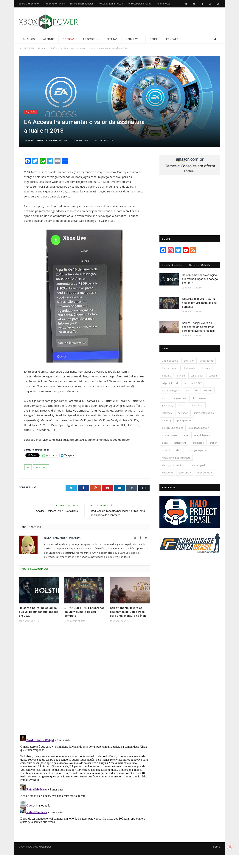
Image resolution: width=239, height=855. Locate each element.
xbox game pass (196, 450)
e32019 (208, 390)
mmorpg (166, 420)
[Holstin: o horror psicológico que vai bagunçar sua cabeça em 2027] (39, 590)
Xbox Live (132, 39)
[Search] (215, 39)
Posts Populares (199, 264)
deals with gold (170, 390)
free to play (199, 398)
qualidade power (199, 427)
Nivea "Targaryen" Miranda (43, 140)
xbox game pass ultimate (176, 457)
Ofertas (111, 39)
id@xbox (167, 413)
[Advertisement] (152, 21)
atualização (206, 360)
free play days (179, 398)
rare (185, 435)
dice (187, 390)
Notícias (69, 39)
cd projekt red (170, 383)
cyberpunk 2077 (192, 383)
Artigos (48, 39)
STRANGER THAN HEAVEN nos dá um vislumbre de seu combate (84, 611)
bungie (181, 375)
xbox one (167, 472)
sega (165, 442)
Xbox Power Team (55, 3)
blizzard (166, 375)
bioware (205, 368)
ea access (41, 467)
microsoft (183, 413)
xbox (178, 450)
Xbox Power (45, 846)
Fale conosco (163, 3)
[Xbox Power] (48, 21)
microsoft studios (204, 413)
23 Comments (105, 140)
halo (181, 405)
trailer (213, 442)
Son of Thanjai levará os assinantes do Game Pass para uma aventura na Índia (128, 611)
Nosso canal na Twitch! (111, 3)
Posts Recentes (172, 264)
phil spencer (184, 420)
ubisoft (166, 450)
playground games (172, 427)
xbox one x (185, 472)
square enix (180, 442)
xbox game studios (173, 465)
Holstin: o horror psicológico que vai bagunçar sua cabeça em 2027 (38, 611)
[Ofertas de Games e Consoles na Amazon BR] (189, 174)
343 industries (170, 360)
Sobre (154, 39)
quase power (169, 435)
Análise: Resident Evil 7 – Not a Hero (57, 510)
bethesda (189, 368)
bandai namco (170, 368)
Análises (29, 39)
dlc (196, 390)
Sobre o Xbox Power (30, 3)
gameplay (167, 405)
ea (28, 467)
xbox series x (204, 472)
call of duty (197, 375)
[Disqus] (84, 680)
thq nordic (198, 442)
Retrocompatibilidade (139, 3)
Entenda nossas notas (81, 3)
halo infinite (196, 405)
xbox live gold (197, 465)
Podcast (89, 39)
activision (189, 360)
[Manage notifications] (230, 847)
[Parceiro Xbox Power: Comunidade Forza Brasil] (189, 559)
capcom (213, 375)
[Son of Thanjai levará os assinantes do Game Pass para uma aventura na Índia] (130, 590)
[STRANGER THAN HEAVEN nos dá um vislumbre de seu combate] (84, 590)
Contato (172, 39)
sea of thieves (202, 435)
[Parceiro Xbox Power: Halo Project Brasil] (189, 526)
